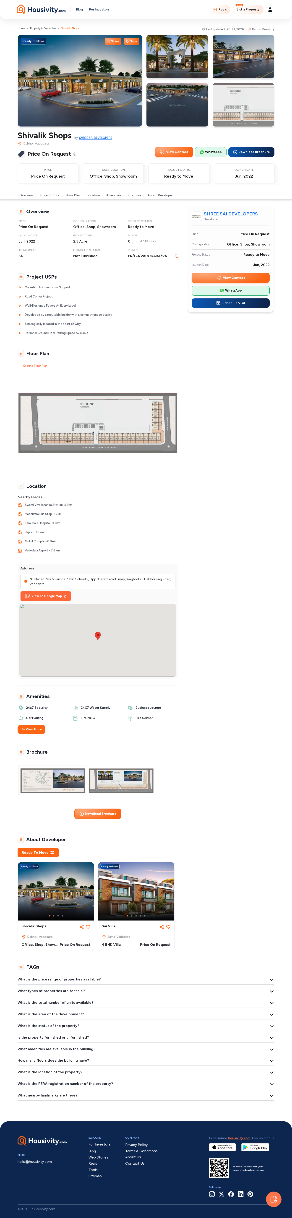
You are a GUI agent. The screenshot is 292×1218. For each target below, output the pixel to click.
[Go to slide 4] (62, 916)
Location (93, 195)
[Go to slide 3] (58, 916)
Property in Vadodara (43, 28)
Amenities (113, 195)
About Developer (160, 195)
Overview (26, 195)
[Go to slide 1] (49, 916)
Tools (93, 1170)
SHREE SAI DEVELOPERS (95, 138)
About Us (133, 1157)
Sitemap (95, 1176)
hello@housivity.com (35, 1161)
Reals (223, 9)
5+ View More (32, 729)
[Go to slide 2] (54, 916)
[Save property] (88, 927)
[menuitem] (74, 154)
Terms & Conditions (141, 1151)
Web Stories (98, 1157)
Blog (79, 9)
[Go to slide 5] (145, 916)
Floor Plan (72, 195)
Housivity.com (239, 1138)
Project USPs (49, 195)
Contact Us (135, 1163)
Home (21, 28)
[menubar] (74, 154)
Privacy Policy (136, 1145)
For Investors (99, 9)
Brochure (134, 195)
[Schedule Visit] (274, 1199)
